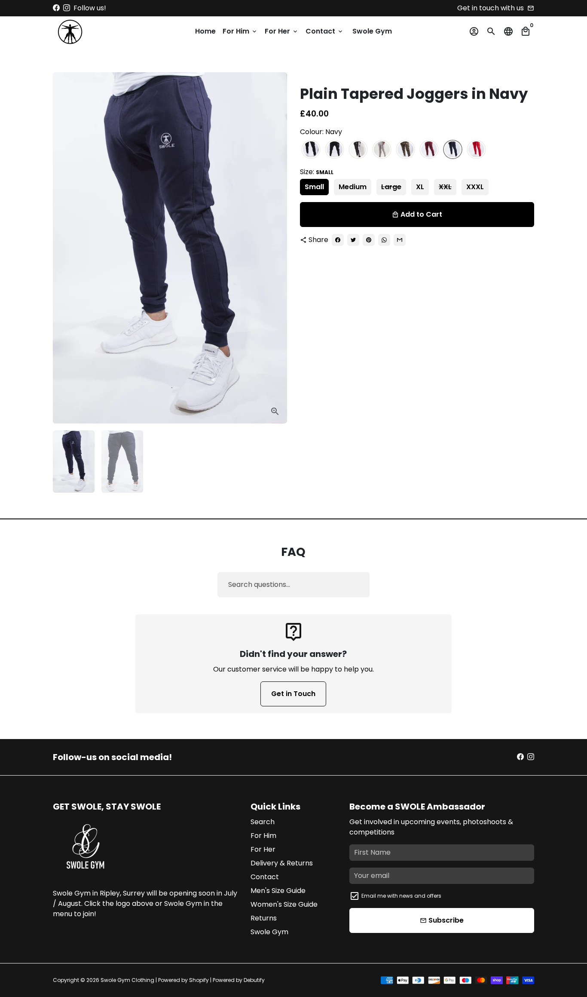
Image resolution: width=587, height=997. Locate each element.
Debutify (254, 980)
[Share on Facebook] (338, 240)
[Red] (476, 149)
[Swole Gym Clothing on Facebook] (56, 8)
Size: (316, 172)
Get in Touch (293, 694)
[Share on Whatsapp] (384, 240)
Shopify (199, 980)
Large (391, 187)
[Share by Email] (400, 240)
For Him (240, 31)
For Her (282, 31)
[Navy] (453, 149)
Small (314, 187)
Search (263, 822)
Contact (325, 31)
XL (420, 187)
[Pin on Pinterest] (369, 240)
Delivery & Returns (282, 863)
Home (205, 31)
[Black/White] (358, 149)
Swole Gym (372, 31)
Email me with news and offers (401, 895)
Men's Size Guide (278, 891)
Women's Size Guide (284, 904)
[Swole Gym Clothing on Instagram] (66, 8)
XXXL (475, 187)
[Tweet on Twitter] (353, 240)
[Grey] (382, 149)
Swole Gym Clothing (127, 980)
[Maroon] (429, 149)
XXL (445, 187)
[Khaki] (405, 149)
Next (275, 248)
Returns (264, 918)
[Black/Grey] (334, 149)
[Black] (311, 149)
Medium (353, 187)
